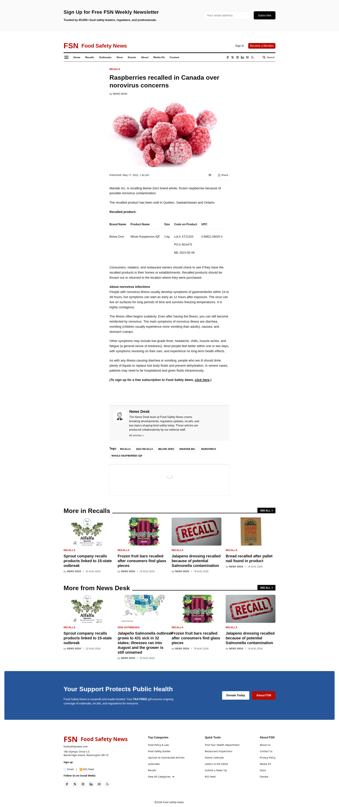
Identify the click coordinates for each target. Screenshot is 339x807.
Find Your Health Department (222, 745)
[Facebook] (227, 57)
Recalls (114, 69)
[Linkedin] (242, 57)
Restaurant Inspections (218, 751)
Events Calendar (214, 757)
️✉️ (69, 769)
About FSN (263, 695)
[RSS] (252, 57)
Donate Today (235, 695)
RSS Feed (210, 776)
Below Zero (166, 449)
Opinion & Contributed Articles (166, 757)
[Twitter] (232, 57)
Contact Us (266, 751)
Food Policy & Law (158, 745)
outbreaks (154, 764)
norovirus (208, 449)
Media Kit (265, 764)
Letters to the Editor (216, 764)
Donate (264, 776)
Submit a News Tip (216, 770)
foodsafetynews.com (76, 746)
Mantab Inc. (187, 449)
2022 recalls (144, 449)
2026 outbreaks (128, 627)
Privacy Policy (267, 757)
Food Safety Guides (159, 751)
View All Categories (159, 776)
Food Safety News (173, 802)
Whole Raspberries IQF (126, 455)
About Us (265, 745)
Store (263, 770)
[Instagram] (237, 57)
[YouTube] (247, 57)
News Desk (120, 93)
